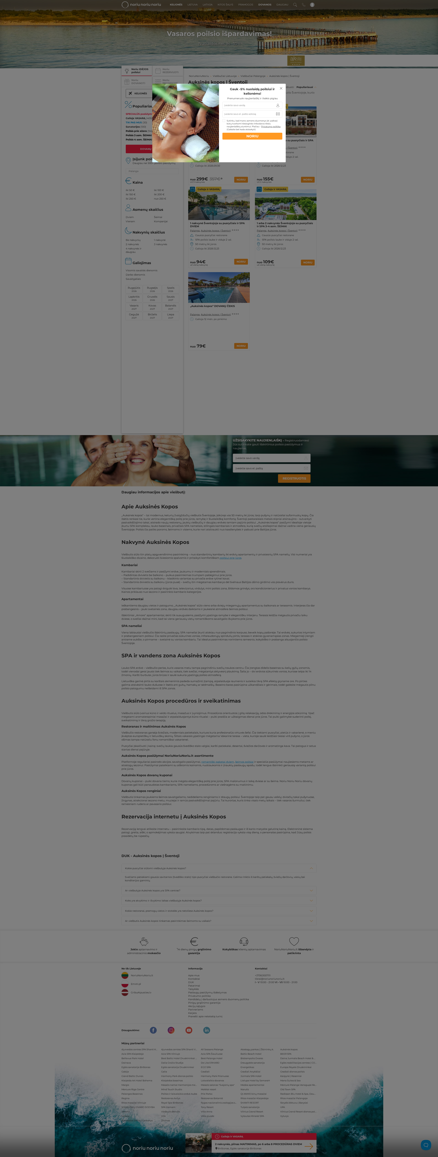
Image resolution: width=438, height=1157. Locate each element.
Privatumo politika (270, 126)
